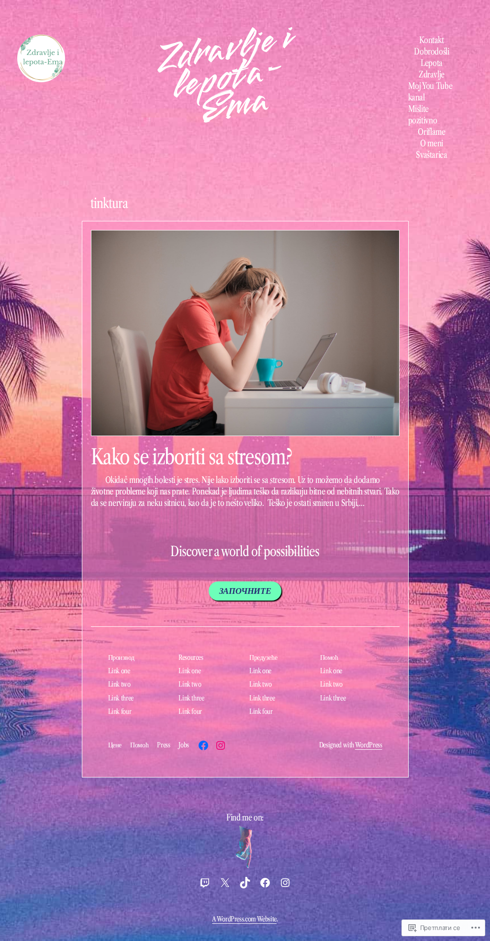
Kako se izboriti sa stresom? (191, 457)
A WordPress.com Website (244, 919)
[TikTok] (245, 882)
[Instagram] (220, 745)
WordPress (368, 745)
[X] (225, 882)
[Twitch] (205, 882)
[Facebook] (203, 745)
